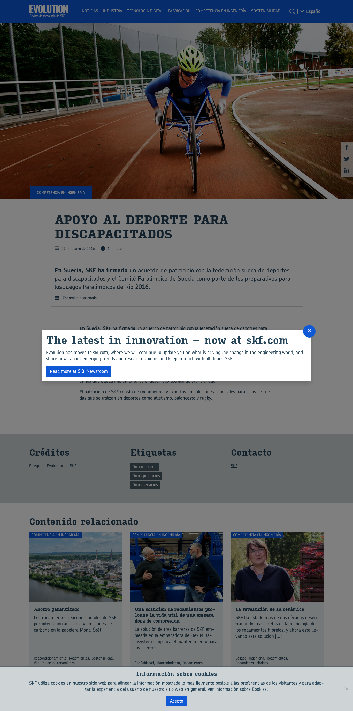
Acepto (176, 701)
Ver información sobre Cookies (237, 689)
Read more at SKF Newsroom (79, 371)
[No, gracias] (346, 688)
